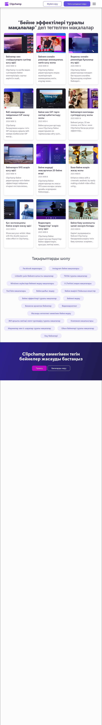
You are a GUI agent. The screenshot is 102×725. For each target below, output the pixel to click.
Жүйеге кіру (52, 3)
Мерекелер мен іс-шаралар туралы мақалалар (29, 328)
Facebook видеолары (32, 268)
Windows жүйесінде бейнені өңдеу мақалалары (32, 283)
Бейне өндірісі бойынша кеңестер (80, 291)
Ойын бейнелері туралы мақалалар (77, 328)
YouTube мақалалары (16, 291)
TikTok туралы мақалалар (75, 276)
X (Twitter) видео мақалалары (78, 283)
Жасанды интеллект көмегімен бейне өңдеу (51, 313)
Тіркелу (39, 368)
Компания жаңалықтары (82, 320)
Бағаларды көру (58, 368)
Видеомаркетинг (69, 305)
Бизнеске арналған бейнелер (38, 305)
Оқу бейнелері (51, 335)
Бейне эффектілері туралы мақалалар (39, 298)
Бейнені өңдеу (73, 298)
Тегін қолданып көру (77, 3)
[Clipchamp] (13, 4)
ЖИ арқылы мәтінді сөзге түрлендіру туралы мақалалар (34, 320)
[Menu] (94, 4)
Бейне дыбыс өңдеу (45, 291)
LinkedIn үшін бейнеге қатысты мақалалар (34, 276)
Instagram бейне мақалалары (65, 268)
